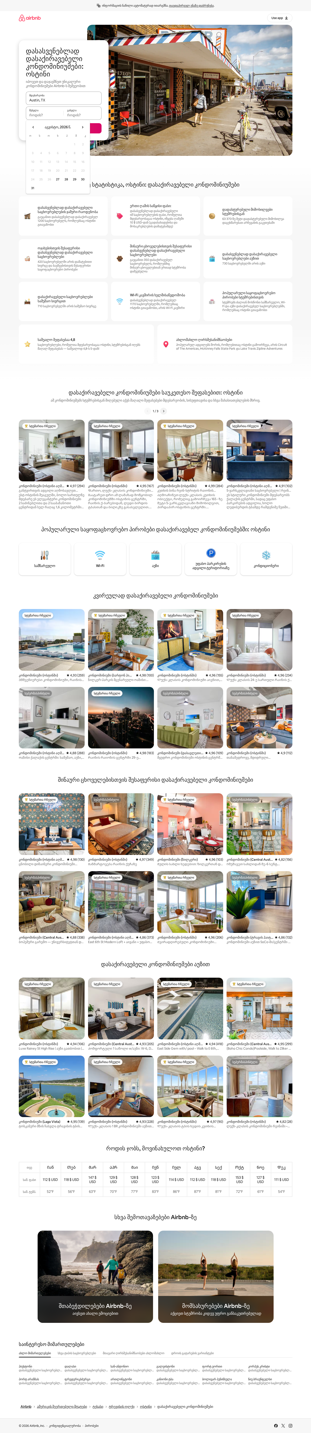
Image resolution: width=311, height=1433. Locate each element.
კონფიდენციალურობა (65, 1426)
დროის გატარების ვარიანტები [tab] (192, 1353)
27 (57, 179)
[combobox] (63, 100)
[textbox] (44, 115)
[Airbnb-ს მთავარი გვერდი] (30, 18)
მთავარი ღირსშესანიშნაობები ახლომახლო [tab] (133, 1353)
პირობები (92, 1426)
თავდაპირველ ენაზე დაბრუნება (191, 5)
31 (32, 188)
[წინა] (147, 411)
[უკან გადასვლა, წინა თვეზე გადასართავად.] (33, 127)
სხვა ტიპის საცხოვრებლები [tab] (77, 1353)
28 (66, 179)
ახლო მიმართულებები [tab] (35, 1353)
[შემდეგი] (163, 411)
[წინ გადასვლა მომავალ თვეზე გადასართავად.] (82, 127)
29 (74, 179)
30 (83, 179)
